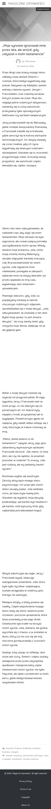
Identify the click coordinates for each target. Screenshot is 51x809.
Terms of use (25, 789)
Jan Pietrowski (28, 61)
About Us (25, 805)
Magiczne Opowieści (26, 4)
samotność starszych (33, 755)
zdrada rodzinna (30, 759)
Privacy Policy (25, 781)
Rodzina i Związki (10, 752)
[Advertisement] (25, 197)
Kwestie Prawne (43, 9)
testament (17, 759)
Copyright (25, 797)
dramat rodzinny (14, 755)
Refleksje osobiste (31, 748)
